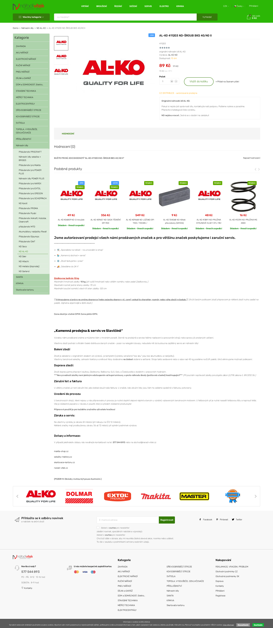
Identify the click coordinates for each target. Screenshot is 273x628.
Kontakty (27, 588)
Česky (239, 6)
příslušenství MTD (27, 226)
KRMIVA (180, 6)
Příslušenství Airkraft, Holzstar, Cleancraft (32, 220)
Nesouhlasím (243, 625)
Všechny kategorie (32, 17)
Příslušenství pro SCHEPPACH (33, 198)
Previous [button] (17, 496)
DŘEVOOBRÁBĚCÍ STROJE (28, 110)
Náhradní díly (27, 28)
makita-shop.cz (61, 451)
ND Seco (23, 246)
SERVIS (148, 6)
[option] (112, 76)
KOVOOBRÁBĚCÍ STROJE (28, 116)
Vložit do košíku (199, 81)
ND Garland (24, 271)
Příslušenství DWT (27, 241)
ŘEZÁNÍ (118, 6)
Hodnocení (68, 133)
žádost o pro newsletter (115, 528)
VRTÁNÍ (85, 6)
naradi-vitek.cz (61, 468)
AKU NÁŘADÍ (22, 52)
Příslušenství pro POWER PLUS (30, 172)
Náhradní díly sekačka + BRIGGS (30, 159)
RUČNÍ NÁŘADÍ (23, 65)
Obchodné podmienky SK (227, 576)
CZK (225, 6)
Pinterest (223, 519)
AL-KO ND (172, 55)
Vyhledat (207, 17)
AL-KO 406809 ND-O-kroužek (71, 220)
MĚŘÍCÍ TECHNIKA (24, 97)
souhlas (112, 528)
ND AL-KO (41, 28)
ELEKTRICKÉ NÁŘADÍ (26, 59)
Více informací (228, 625)
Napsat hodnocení (251, 158)
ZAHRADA (21, 46)
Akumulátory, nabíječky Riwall (32, 231)
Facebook (207, 519)
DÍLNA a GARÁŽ (23, 78)
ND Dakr (22, 256)
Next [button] (255, 496)
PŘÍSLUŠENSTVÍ (23, 139)
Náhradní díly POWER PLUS (31, 178)
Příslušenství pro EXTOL (30, 188)
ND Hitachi (24, 261)
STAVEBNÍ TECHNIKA (26, 91)
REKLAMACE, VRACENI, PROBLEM (232, 566)
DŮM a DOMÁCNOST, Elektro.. (29, 84)
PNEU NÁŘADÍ (22, 72)
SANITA (19, 277)
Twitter (238, 519)
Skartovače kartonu (25, 290)
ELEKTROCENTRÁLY (25, 103)
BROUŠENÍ (101, 6)
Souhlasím (258, 625)
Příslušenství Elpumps (29, 236)
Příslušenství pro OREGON (31, 193)
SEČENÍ (133, 6)
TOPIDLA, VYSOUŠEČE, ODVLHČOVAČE (27, 131)
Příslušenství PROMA (28, 208)
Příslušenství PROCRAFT (30, 152)
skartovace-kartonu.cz (64, 462)
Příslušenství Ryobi (27, 213)
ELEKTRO (164, 6)
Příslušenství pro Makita (29, 165)
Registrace (221, 595)
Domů (15, 28)
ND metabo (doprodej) (29, 266)
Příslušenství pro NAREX (30, 183)
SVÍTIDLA (20, 123)
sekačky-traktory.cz (63, 457)
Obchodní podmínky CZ (227, 571)
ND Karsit (23, 203)
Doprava (219, 581)
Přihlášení (253, 6)
